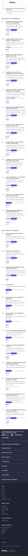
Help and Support (5, 513)
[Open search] (21, 2)
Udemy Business (18, 431)
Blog (2, 495)
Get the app (4, 505)
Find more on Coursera (6, 499)
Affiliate (3, 512)
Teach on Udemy (5, 508)
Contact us (4, 493)
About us (3, 489)
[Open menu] (2, 2)
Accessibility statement (6, 527)
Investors (3, 497)
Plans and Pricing (5, 509)
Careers (3, 491)
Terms (3, 533)
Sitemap (3, 531)
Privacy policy (4, 529)
